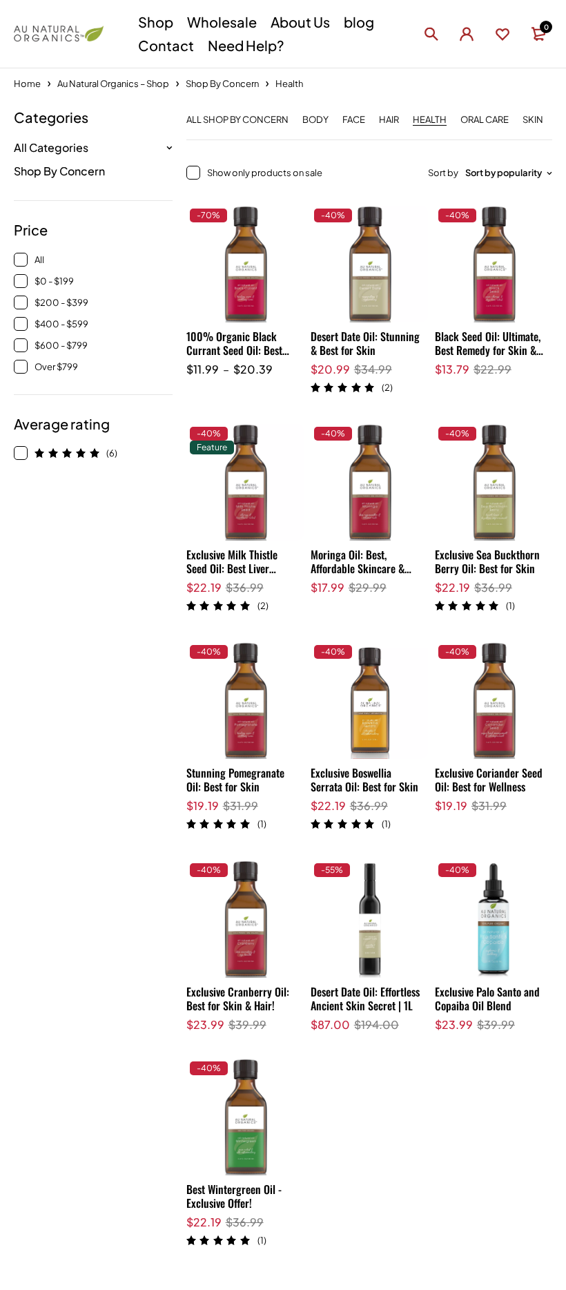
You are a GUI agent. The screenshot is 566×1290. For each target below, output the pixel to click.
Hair (389, 120)
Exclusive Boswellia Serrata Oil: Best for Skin (364, 779)
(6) (111, 453)
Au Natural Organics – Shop (113, 83)
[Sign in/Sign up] (466, 33)
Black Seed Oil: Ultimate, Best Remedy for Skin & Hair (487, 350)
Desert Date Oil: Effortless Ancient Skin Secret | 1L (365, 998)
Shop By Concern (222, 83)
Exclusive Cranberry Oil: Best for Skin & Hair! (237, 998)
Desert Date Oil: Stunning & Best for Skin (365, 343)
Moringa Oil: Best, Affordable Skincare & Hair (357, 568)
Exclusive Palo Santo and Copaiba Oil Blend (487, 998)
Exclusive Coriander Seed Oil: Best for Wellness (489, 779)
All (39, 259)
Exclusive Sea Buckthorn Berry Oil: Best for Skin (487, 561)
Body (315, 120)
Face (353, 120)
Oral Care (484, 120)
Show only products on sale (264, 172)
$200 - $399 (61, 302)
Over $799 (56, 366)
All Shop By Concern (237, 120)
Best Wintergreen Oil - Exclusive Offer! (234, 1196)
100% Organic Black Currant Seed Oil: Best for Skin (234, 350)
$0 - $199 (54, 281)
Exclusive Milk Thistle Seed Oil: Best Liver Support (231, 568)
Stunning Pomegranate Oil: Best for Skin (235, 779)
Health (430, 120)
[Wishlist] (502, 33)
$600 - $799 (61, 345)
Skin (533, 120)
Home (27, 83)
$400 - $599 (61, 323)
